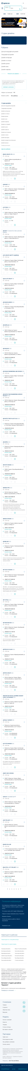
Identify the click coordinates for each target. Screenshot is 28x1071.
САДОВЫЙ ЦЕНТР (9, 796)
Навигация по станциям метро (10, 939)
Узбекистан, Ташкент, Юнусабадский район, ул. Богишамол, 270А (14, 307)
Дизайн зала (4, 66)
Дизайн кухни (4, 127)
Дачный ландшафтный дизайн (9, 51)
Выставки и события (7, 1029)
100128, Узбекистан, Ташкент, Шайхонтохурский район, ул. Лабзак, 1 (12, 353)
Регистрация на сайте (8, 1039)
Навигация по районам (9, 935)
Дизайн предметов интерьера (8, 140)
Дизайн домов (5, 63)
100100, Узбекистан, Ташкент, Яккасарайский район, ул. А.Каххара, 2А (14, 401)
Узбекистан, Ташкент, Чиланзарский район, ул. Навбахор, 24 (14, 546)
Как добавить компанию (8, 1041)
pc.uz (13, 1069)
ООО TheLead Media (14, 1060)
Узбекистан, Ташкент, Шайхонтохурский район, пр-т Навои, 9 (13, 872)
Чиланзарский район (19, 953)
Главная (4, 1005)
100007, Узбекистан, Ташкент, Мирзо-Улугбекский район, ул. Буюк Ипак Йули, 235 (14, 779)
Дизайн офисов (5, 129)
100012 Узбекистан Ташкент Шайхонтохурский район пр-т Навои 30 (13, 331)
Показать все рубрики (13, 73)
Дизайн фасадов (5, 137)
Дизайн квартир (5, 69)
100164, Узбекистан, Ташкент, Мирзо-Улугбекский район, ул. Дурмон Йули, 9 (13, 678)
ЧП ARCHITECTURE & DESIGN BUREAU (12, 231)
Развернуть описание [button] (7, 990)
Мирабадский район (5, 953)
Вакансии (5, 1012)
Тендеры (5, 1024)
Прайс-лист (5, 1037)
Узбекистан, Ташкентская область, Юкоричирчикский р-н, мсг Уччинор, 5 (12, 726)
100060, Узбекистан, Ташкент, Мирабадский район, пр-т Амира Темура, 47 (14, 213)
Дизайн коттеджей (5, 124)
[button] (2, 8)
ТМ (8, 278)
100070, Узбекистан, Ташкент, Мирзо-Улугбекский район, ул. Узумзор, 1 (12, 802)
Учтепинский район (19, 960)
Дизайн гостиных (6, 60)
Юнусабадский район (6, 958)
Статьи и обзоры (7, 1027)
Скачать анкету (6, 1044)
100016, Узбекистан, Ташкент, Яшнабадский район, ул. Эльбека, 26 (14, 628)
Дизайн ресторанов (6, 132)
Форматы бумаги (6, 916)
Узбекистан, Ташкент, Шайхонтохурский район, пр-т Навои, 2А (13, 702)
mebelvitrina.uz (22, 1069)
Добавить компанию (8, 87)
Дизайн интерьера (6, 57)
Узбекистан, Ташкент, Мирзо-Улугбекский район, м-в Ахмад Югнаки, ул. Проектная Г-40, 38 (14, 749)
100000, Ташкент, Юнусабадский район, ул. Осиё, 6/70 (14, 470)
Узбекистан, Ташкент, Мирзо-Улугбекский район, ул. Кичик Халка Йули (13, 605)
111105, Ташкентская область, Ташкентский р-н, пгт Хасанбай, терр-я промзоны (14, 849)
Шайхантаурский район (6, 955)
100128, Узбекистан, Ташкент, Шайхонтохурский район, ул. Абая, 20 (12, 493)
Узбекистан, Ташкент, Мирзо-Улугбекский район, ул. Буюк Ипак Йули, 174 (13, 261)
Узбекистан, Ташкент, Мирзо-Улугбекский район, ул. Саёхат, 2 (13, 376)
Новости (5, 1022)
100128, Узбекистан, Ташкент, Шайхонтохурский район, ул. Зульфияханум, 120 (14, 826)
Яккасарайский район (6, 960)
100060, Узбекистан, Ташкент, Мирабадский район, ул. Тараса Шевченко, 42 (14, 237)
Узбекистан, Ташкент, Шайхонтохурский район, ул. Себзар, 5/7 (13, 524)
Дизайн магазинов (5, 145)
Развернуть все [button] (6, 925)
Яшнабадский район (19, 958)
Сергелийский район (19, 951)
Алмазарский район (5, 948)
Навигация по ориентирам (8, 944)
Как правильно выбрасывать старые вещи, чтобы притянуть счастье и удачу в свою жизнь (13, 907)
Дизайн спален (4, 135)
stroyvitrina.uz (5, 1069)
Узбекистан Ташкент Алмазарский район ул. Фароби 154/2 (14, 447)
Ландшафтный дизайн (7, 54)
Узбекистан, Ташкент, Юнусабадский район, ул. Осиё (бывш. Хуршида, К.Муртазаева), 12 (14, 424)
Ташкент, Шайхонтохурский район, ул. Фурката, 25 (12, 160)
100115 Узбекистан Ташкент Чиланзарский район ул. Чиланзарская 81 (14, 575)
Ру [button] (23, 3)
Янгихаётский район (19, 955)
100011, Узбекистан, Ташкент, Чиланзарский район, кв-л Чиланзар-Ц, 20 (14, 189)
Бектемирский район (6, 951)
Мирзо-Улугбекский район (21, 948)
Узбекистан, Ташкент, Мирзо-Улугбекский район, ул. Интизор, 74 (13, 284)
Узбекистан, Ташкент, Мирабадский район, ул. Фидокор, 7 (14, 655)
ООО (9, 154)
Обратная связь (6, 1009)
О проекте (5, 1007)
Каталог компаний (7, 1019)
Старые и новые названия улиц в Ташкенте (13, 913)
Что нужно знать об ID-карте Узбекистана (12, 911)
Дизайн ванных (4, 142)
